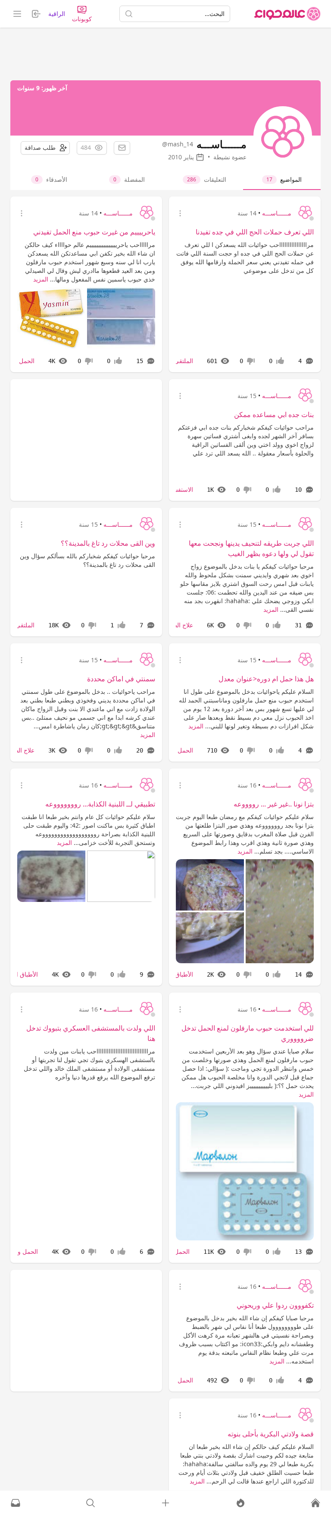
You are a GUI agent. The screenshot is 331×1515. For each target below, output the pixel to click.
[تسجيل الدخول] (165, 1503)
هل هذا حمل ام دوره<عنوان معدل (266, 678)
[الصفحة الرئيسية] (287, 14)
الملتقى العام (176, 361)
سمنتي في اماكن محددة (121, 678)
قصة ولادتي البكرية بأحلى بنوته (271, 1434)
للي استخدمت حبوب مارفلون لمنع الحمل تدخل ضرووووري (247, 1033)
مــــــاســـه (276, 213)
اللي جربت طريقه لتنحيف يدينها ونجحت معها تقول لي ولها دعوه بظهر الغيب (251, 548)
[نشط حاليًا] (240, 1503)
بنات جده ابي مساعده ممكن (274, 414)
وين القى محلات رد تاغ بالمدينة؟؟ (108, 543)
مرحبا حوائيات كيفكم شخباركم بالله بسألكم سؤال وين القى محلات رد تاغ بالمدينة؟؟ (87, 560)
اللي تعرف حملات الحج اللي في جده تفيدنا (255, 232)
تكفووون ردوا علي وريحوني (275, 1305)
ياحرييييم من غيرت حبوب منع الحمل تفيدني (94, 232)
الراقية (56, 13)
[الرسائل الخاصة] (15, 1503)
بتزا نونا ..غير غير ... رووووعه (274, 804)
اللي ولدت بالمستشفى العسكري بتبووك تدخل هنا (90, 1033)
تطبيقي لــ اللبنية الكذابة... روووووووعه (100, 804)
